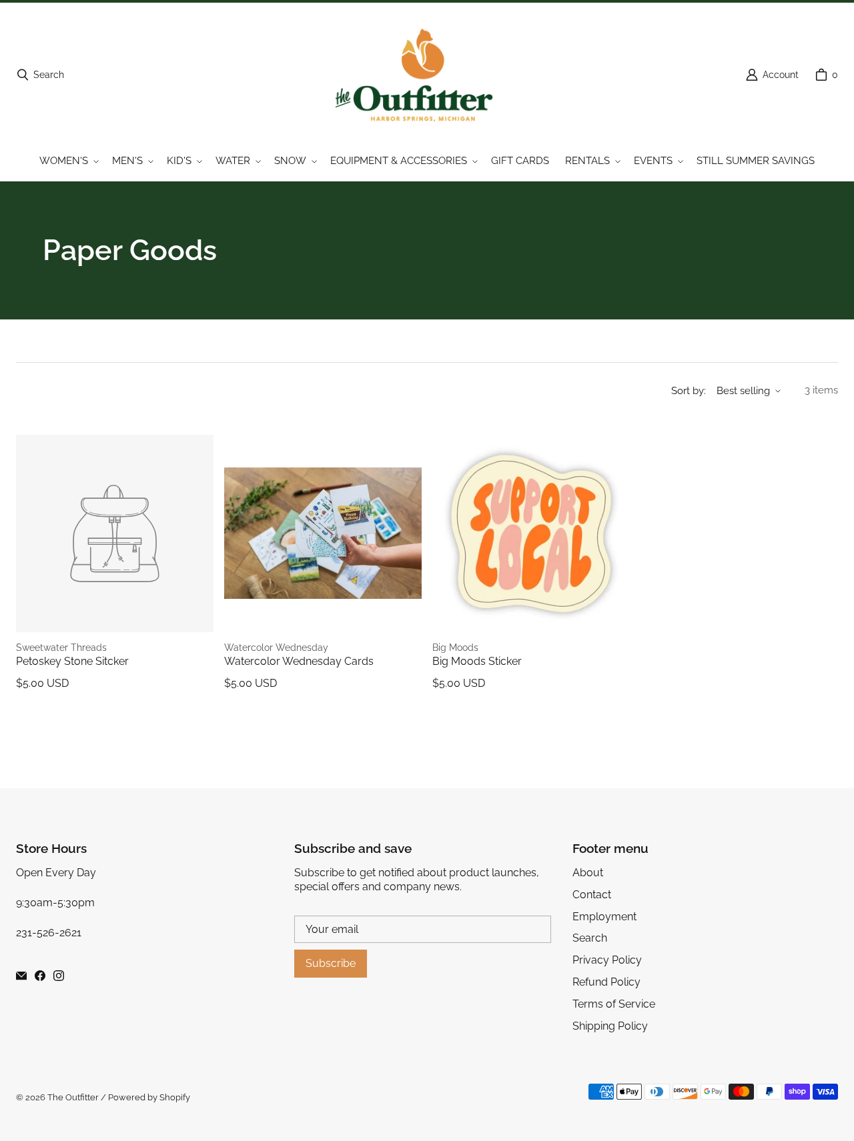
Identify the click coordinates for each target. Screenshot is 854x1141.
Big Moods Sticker (477, 661)
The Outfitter (73, 1097)
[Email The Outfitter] (21, 975)
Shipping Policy (610, 1026)
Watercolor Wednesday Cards (299, 661)
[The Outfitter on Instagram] (58, 975)
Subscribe (331, 963)
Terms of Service (613, 1004)
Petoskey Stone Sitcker (72, 661)
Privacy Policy (607, 960)
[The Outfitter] (423, 74)
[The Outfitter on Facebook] (40, 975)
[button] (67, 161)
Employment (604, 916)
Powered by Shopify (149, 1097)
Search (589, 938)
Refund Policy (606, 982)
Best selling (743, 391)
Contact (591, 894)
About (587, 872)
